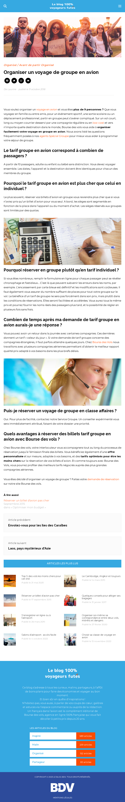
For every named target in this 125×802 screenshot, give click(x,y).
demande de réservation (103, 479)
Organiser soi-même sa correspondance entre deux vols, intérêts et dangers (100, 618)
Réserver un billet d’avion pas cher (40, 595)
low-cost (99, 122)
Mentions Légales (62, 798)
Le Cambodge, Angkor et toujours (101, 576)
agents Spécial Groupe (54, 136)
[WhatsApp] (21, 81)
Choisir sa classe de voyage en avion (99, 636)
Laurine (11, 89)
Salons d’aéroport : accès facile (38, 634)
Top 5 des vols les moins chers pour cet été (41, 577)
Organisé (10, 65)
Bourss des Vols (102, 342)
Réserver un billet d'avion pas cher (26, 500)
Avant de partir (29, 65)
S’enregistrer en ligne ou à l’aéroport (36, 616)
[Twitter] (14, 81)
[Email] (28, 81)
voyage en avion (46, 109)
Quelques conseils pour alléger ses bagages (101, 597)
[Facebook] (7, 81)
